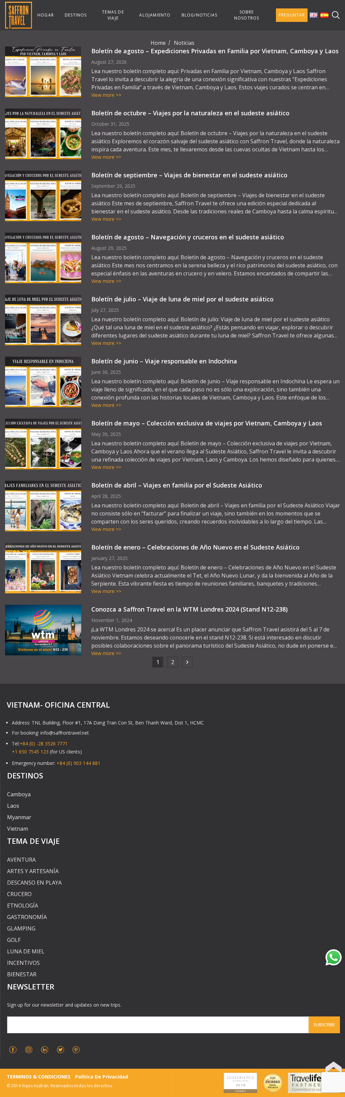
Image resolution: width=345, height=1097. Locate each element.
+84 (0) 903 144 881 (78, 763)
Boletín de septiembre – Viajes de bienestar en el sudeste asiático (189, 175)
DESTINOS (76, 15)
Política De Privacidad (101, 1076)
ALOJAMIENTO (154, 15)
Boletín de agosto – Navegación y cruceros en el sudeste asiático (187, 237)
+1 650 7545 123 (30, 751)
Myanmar (19, 817)
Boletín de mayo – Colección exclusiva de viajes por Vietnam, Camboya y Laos (206, 423)
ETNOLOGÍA (22, 905)
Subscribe (324, 1025)
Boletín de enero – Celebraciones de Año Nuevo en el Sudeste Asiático (195, 547)
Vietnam (17, 828)
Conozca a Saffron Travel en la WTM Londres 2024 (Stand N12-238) (189, 609)
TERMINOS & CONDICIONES (38, 1076)
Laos (13, 805)
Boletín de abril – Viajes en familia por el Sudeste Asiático (176, 485)
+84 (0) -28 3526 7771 (44, 743)
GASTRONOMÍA (27, 917)
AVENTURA (21, 859)
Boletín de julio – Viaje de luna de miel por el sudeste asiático (182, 299)
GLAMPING (21, 928)
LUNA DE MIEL (25, 951)
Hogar (45, 15)
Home (158, 43)
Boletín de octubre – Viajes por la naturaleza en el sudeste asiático (190, 113)
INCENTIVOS (23, 963)
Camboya (19, 794)
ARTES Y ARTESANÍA (33, 871)
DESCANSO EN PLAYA (34, 882)
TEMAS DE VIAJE (113, 15)
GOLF (14, 940)
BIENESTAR (21, 974)
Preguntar (292, 15)
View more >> (106, 95)
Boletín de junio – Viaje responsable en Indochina (164, 361)
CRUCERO (19, 894)
